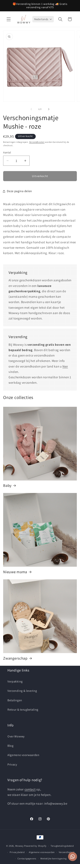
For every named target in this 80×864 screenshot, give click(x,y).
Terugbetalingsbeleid (62, 845)
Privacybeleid (17, 852)
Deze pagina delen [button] (19, 191)
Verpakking (15, 681)
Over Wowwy (16, 736)
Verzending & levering (22, 691)
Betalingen (14, 700)
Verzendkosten (36, 142)
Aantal (7, 152)
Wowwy (19, 845)
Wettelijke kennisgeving (53, 858)
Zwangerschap (15, 658)
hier (65, 366)
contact (30, 789)
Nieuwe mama (15, 571)
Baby (7, 485)
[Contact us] (72, 856)
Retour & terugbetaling (22, 710)
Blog (10, 746)
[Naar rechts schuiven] (49, 109)
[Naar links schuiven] (31, 109)
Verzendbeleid (66, 852)
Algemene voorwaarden (23, 755)
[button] (8, 19)
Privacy (12, 764)
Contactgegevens (26, 858)
